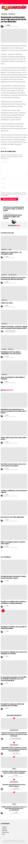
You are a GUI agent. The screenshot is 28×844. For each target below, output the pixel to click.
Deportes (4, 249)
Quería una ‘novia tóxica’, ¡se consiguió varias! (11, 253)
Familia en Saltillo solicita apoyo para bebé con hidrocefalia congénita (14, 772)
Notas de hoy (12, 275)
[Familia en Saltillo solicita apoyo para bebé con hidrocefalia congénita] (14, 762)
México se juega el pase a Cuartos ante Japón (13, 543)
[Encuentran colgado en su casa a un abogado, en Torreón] (14, 642)
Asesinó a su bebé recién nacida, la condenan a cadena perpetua (13, 602)
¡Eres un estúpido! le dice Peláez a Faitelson (13, 378)
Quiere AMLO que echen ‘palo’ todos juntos (13, 438)
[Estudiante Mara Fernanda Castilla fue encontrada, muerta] (14, 567)
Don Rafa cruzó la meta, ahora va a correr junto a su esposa (13, 465)
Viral (10, 249)
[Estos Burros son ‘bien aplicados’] (14, 507)
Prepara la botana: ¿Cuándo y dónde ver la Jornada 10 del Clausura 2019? (14, 327)
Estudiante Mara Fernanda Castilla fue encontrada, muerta (13, 577)
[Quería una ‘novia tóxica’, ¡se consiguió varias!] (14, 242)
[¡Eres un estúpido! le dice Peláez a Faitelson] (14, 367)
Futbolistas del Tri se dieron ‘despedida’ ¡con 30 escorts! (11, 353)
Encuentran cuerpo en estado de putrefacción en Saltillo (12, 705)
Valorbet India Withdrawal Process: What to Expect (14, 785)
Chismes (4, 349)
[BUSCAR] (26, 2)
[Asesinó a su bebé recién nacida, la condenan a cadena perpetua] (14, 592)
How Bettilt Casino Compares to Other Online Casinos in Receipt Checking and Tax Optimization (14, 749)
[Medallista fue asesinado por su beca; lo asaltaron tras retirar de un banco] (14, 400)
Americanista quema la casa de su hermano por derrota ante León (13, 278)
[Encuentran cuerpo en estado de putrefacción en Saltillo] (14, 694)
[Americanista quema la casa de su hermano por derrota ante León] (14, 268)
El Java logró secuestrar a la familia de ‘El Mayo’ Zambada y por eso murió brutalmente (13, 679)
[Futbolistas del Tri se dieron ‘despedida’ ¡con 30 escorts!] (14, 342)
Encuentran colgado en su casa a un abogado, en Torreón (14, 653)
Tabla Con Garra (7, 303)
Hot (3, 610)
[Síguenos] (22, 2)
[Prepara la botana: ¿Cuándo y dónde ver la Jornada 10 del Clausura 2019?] (14, 317)
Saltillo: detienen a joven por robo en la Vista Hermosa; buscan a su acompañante (14, 808)
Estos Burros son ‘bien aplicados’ (12, 517)
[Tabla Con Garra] (14, 293)
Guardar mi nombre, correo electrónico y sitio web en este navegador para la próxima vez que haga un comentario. (13, 194)
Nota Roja (4, 830)
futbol (4, 148)
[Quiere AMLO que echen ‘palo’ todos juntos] (14, 428)
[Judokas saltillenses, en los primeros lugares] (14, 481)
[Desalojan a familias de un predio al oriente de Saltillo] (14, 617)
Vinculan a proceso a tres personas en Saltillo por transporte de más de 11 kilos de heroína (14, 734)
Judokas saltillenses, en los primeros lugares (14, 491)
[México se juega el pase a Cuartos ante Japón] (14, 532)
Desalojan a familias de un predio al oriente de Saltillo (13, 627)
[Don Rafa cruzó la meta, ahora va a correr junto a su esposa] (14, 454)
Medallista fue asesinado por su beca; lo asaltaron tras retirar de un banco (13, 411)
